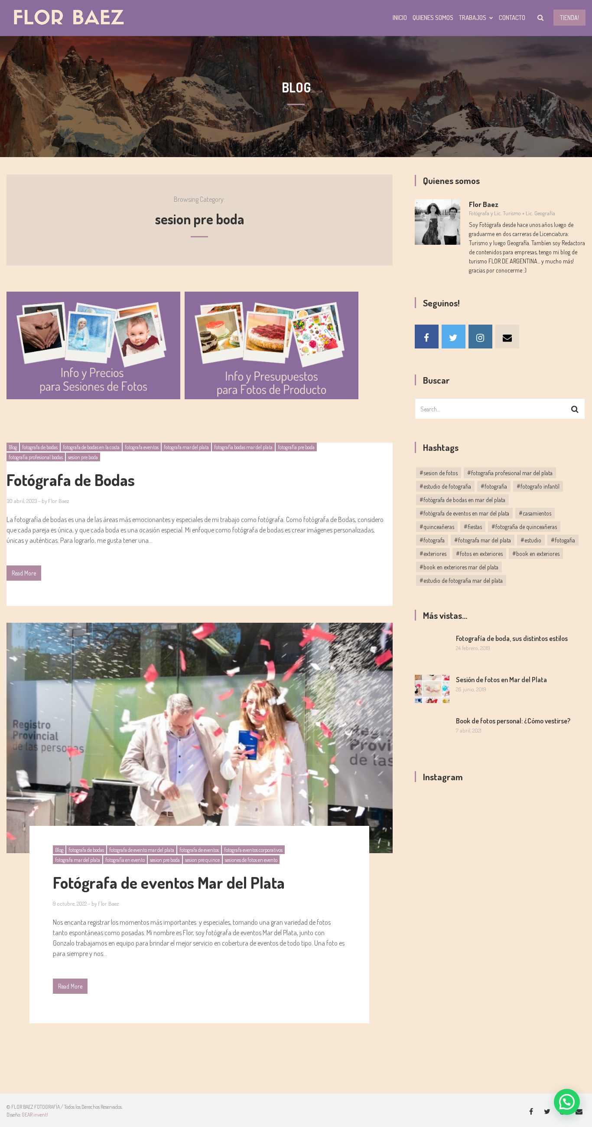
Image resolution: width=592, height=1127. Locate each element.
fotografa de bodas (40, 447)
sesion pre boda (83, 457)
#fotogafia (563, 540)
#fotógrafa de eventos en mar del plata (464, 513)
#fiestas (473, 526)
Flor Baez (58, 500)
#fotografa (432, 540)
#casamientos (535, 513)
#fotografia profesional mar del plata (510, 472)
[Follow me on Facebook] (427, 336)
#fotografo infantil (538, 486)
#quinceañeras (437, 526)
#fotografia (494, 486)
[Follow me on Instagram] (480, 336)
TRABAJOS (472, 17)
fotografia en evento (125, 860)
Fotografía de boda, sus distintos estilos (512, 638)
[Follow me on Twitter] (453, 336)
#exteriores (433, 553)
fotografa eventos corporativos (253, 850)
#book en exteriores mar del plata (459, 567)
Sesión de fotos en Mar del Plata (501, 679)
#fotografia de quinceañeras (524, 526)
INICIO (400, 17)
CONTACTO (512, 17)
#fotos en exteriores (479, 553)
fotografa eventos (142, 447)
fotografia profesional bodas (36, 457)
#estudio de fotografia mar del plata (461, 580)
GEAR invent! (35, 1114)
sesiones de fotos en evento (251, 860)
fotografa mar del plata (186, 447)
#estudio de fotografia (445, 486)
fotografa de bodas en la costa (91, 447)
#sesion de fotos (439, 472)
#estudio (530, 540)
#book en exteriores (535, 553)
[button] (567, 1102)
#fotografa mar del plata (482, 540)
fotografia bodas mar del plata (243, 447)
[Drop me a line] (507, 336)
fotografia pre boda (296, 447)
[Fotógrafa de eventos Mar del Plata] (200, 738)
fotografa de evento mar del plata (141, 850)
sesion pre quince (202, 860)
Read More (24, 573)
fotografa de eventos (199, 850)
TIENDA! (569, 17)
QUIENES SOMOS (433, 17)
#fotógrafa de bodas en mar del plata (462, 499)
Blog (13, 447)
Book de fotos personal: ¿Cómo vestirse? (513, 720)
